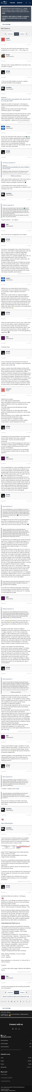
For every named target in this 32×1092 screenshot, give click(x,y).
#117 (30, 501)
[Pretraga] (30, 2)
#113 (30, 358)
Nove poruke (4, 1074)
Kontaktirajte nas (4, 1014)
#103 (30, 77)
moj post (3, 965)
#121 (30, 771)
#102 (30, 61)
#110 (30, 284)
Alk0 (7, 224)
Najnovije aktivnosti (6, 1081)
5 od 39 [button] (16, 34)
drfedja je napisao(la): (7, 609)
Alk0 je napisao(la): (6, 506)
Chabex (8, 126)
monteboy (8, 87)
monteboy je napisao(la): (8, 162)
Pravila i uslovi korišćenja (14, 1014)
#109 (30, 245)
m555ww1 (29, 1067)
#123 (30, 834)
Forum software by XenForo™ (13, 1087)
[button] (1, 3)
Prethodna (10, 34)
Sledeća (22, 34)
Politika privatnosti (24, 1014)
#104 (30, 93)
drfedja (8, 71)
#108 (30, 230)
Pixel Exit (7, 1089)
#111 (30, 318)
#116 (30, 463)
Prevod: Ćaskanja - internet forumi (8, 1090)
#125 (30, 982)
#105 (30, 133)
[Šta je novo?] (26, 2)
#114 (30, 395)
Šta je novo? (4, 1072)
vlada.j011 (8, 389)
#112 (30, 343)
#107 (30, 199)
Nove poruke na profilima (7, 1077)
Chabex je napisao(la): (7, 205)
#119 (30, 673)
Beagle (8, 54)
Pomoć (2, 1015)
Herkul (3, 30)
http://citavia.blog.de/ (7, 823)
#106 (30, 157)
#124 (30, 892)
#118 (30, 603)
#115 (30, 432)
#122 (30, 815)
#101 (30, 44)
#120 (30, 742)
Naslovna (7, 1015)
